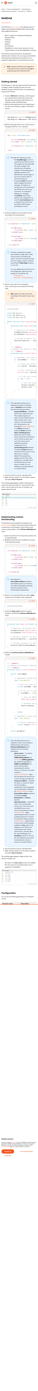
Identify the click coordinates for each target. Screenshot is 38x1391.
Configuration (18, 275)
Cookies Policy (5, 1146)
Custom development (13, 9)
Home (3, 9)
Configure (7, 1155)
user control (15, 27)
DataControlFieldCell (21, 774)
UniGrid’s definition (28, 426)
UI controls (21, 11)
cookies (13, 1142)
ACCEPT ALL (7, 1151)
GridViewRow (19, 821)
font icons (17, 759)
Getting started (6, 525)
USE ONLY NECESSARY (26, 1151)
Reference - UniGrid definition (23, 278)
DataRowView (19, 812)
